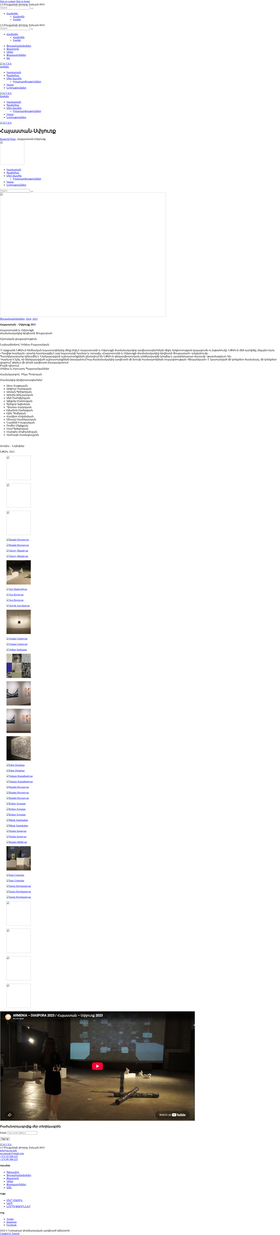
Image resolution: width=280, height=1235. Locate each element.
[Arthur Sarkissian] (16, 649)
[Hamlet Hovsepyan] (17, 539)
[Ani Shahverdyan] (18, 583)
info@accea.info (8, 1150)
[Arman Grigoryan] (16, 638)
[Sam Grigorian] (15, 875)
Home (3, 139)
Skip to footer (23, 1)
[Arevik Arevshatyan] (18, 605)
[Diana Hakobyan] (18, 704)
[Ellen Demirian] (15, 765)
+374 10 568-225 (9, 1156)
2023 (35, 318)
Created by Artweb (9, 1233)
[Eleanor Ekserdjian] (18, 759)
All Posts (11, 139)
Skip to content (7, 1)
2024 (28, 318)
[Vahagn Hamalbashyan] (19, 776)
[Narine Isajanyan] (16, 831)
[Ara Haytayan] (14, 594)
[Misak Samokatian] (17, 820)
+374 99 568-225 (9, 1159)
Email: (3, 1132)
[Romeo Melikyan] (16, 842)
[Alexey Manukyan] (17, 550)
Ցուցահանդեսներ (12, 318)
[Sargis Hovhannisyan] (18, 886)
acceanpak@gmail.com (12, 1153)
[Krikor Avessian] (16, 803)
